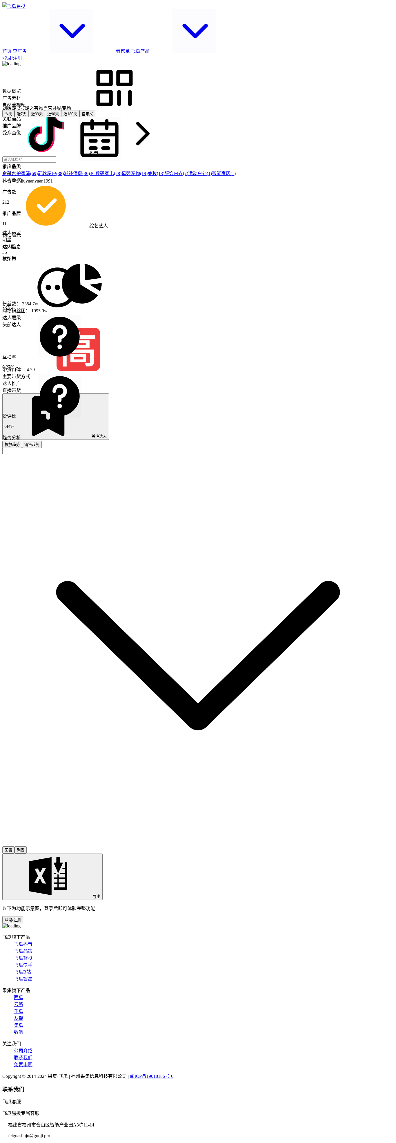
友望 (18, 1018)
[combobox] (29, 451)
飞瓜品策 (23, 951)
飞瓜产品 (141, 51)
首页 (7, 51)
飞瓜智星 (23, 978)
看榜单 (123, 51)
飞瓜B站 (22, 971)
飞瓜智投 (23, 958)
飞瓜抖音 (23, 944)
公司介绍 (23, 1050)
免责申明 (23, 1064)
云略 (18, 1004)
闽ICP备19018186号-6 (151, 1076)
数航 (18, 1032)
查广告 (20, 51)
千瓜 (18, 1011)
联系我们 (23, 1057)
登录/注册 (12, 58)
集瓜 (18, 1025)
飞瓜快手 (23, 964)
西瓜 (18, 997)
